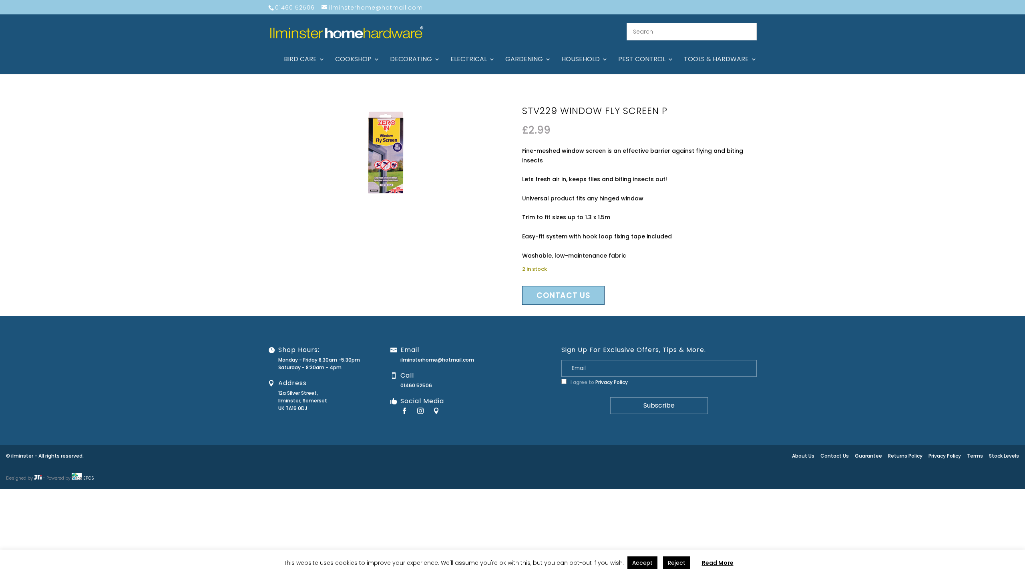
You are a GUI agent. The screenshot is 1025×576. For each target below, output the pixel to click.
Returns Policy (905, 455)
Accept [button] (642, 563)
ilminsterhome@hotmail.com (437, 359)
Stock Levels (1004, 455)
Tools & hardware (716, 60)
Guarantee (868, 455)
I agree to (598, 382)
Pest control (641, 60)
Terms (975, 455)
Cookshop (353, 60)
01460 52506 (416, 385)
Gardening (524, 60)
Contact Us (834, 455)
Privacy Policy (611, 382)
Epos (88, 478)
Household (580, 60)
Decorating (411, 60)
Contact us (563, 295)
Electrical (468, 60)
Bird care (300, 60)
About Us (803, 455)
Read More (718, 563)
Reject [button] (676, 563)
